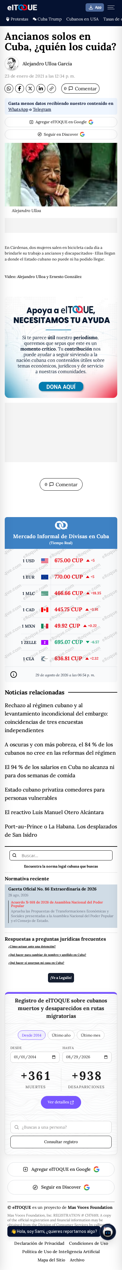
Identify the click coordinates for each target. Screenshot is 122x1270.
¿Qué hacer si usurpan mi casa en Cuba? (36, 963)
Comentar (80, 88)
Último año (61, 1035)
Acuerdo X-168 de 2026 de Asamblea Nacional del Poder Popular (57, 904)
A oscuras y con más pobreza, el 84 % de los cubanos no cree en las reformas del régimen (60, 748)
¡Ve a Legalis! (61, 977)
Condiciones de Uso (88, 1243)
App (98, 7)
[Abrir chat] (107, 1232)
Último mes (90, 1035)
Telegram (42, 109)
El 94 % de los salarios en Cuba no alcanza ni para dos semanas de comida (59, 771)
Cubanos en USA (82, 19)
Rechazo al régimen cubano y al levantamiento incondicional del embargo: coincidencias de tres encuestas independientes (56, 718)
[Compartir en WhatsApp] (9, 88)
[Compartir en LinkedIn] (41, 88)
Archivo (77, 1260)
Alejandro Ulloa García (47, 64)
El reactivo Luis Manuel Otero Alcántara (54, 812)
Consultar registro (61, 1141)
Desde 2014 (31, 1035)
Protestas (19, 19)
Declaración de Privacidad (39, 1243)
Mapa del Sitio (51, 1260)
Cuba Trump (50, 19)
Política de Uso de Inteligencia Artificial (61, 1251)
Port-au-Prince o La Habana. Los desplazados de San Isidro (61, 830)
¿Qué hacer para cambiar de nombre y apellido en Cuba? (47, 955)
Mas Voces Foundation (90, 1207)
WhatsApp (18, 109)
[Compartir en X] (30, 88)
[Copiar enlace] (51, 88)
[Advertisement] (61, 225)
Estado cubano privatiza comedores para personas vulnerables (55, 793)
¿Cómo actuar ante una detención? (32, 946)
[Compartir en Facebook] (19, 88)
